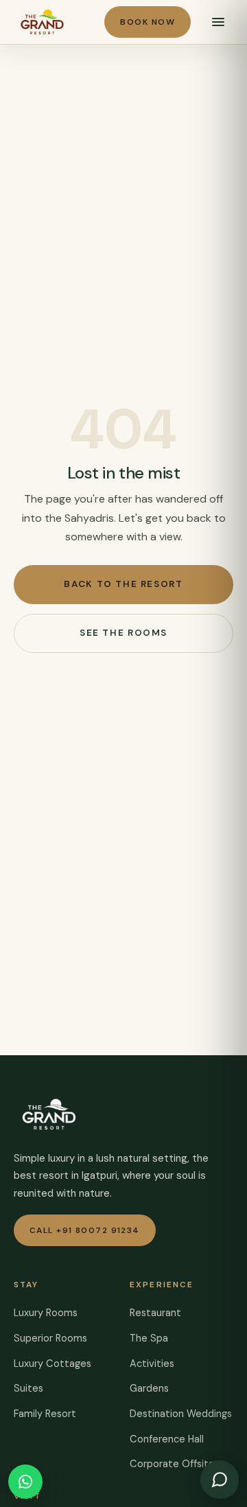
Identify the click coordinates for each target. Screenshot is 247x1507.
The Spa (149, 1338)
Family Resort (45, 1413)
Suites (28, 1388)
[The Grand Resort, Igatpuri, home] (42, 22)
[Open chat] (219, 1479)
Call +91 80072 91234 (85, 1230)
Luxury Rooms (46, 1313)
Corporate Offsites (175, 1464)
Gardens (149, 1388)
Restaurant (155, 1313)
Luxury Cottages (52, 1363)
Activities (152, 1363)
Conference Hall (167, 1439)
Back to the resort (123, 584)
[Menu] (218, 22)
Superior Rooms (50, 1338)
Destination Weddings (181, 1413)
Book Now (147, 21)
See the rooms (123, 633)
